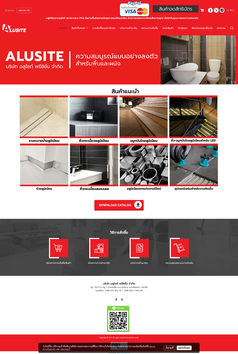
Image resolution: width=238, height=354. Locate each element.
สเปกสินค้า (168, 28)
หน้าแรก (63, 28)
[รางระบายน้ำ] (44, 119)
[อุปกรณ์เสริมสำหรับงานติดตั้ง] (194, 167)
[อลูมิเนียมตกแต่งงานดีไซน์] (144, 167)
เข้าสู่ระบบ (9, 10)
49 (141, 290)
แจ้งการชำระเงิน (128, 28)
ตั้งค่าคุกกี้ (170, 348)
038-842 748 (131, 290)
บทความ (221, 28)
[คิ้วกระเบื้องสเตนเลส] (94, 167)
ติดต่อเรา (182, 28)
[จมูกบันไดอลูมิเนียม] (143, 119)
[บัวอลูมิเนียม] (44, 167)
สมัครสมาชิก (24, 10)
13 (120, 290)
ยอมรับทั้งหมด (184, 348)
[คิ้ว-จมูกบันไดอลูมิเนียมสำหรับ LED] (193, 119)
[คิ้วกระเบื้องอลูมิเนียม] (94, 119)
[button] (232, 28)
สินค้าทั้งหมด (78, 28)
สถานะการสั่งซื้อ (149, 28)
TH (231, 10)
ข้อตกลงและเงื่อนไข (202, 28)
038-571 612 (111, 290)
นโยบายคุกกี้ (65, 349)
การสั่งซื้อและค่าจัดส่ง (103, 28)
